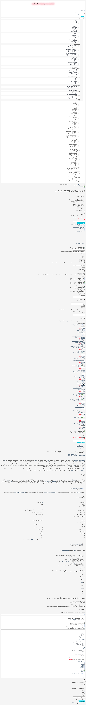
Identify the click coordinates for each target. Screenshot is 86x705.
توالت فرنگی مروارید (72, 69)
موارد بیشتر (80, 208)
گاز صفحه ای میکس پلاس (71, 49)
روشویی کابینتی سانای (72, 87)
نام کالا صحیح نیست (79, 288)
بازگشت (80, 260)
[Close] (84, 268)
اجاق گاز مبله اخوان (73, 67)
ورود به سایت (82, 701)
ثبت (84, 260)
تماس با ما (77, 99)
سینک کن (75, 36)
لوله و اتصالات (77, 95)
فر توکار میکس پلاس (72, 62)
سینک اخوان (74, 35)
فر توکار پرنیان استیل (72, 64)
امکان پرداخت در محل (79, 228)
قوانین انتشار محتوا (64, 309)
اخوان (48, 460)
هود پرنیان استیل (73, 31)
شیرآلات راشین (74, 83)
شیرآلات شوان (74, 80)
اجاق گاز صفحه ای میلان (72, 55)
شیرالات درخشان (73, 81)
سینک (79, 32)
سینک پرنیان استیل (73, 38)
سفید (82, 588)
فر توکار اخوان (74, 59)
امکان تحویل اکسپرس (79, 225)
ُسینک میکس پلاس (73, 37)
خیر (80, 257)
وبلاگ (79, 100)
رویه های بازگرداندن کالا (77, 643)
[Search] (84, 13)
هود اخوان (75, 26)
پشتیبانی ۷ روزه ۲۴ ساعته (78, 227)
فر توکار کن (74, 63)
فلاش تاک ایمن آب (73, 90)
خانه (84, 184)
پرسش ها (81, 448)
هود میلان (75, 30)
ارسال (84, 266)
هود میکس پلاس (73, 23)
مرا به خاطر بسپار (80, 699)
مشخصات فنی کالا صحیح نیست (77, 291)
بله (80, 256)
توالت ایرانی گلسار (73, 72)
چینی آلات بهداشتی (76, 68)
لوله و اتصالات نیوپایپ (72, 96)
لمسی (80, 593)
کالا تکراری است (80, 294)
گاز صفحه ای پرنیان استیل (71, 54)
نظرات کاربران (79, 447)
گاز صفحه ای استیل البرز (71, 53)
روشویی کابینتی (76, 85)
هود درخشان (74, 27)
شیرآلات (78, 77)
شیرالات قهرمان (73, 82)
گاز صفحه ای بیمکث (72, 50)
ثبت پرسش (83, 318)
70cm (82, 582)
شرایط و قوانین (79, 644)
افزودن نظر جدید (81, 603)
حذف (84, 690)
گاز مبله (78, 65)
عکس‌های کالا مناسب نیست (77, 290)
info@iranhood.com (72, 620)
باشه (84, 679)
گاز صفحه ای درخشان (72, 51)
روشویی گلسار (74, 73)
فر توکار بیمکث (74, 60)
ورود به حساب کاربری (80, 14)
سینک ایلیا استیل (73, 41)
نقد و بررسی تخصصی (78, 444)
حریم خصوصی (79, 645)
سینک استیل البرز (73, 40)
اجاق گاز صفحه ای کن (72, 46)
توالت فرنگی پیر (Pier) (72, 76)
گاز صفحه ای (77, 44)
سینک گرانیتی (74, 42)
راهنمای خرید (80, 634)
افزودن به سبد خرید (81, 223)
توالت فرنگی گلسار (73, 71)
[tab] (42, 445)
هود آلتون (75, 21)
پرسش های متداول (78, 641)
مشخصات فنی (79, 446)
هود (79, 19)
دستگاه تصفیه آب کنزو (72, 94)
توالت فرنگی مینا (73, 74)
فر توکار (78, 56)
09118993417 (73, 619)
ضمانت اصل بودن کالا (79, 231)
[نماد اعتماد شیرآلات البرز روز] (76, 673)
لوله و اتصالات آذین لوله (72, 97)
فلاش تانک (77, 88)
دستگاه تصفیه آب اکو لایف (71, 92)
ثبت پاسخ (83, 307)
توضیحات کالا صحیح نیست (78, 292)
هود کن (75, 22)
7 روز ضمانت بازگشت (79, 229)
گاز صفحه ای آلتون (73, 45)
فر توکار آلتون (74, 58)
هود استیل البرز (74, 28)
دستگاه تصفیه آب (76, 91)
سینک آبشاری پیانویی (72, 33)
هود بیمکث (75, 24)
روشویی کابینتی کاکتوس (72, 86)
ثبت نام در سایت (73, 703)
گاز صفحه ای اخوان (73, 47)
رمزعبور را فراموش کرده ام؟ (78, 702)
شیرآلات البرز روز (73, 78)
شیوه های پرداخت (79, 633)
